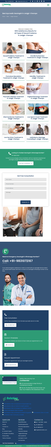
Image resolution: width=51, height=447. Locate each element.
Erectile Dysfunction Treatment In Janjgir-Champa (37, 56)
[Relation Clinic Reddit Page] (42, 1)
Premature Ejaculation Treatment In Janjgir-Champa (13, 77)
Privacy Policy (5, 435)
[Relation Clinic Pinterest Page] (44, 1)
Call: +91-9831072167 (17, 261)
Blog (3, 429)
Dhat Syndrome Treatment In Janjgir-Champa (13, 117)
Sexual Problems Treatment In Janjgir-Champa (13, 56)
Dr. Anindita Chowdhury (8, 433)
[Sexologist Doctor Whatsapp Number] (32, 443)
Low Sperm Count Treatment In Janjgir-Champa (37, 117)
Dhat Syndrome (22, 435)
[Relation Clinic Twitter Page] (33, 1)
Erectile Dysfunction (23, 424)
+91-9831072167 (10, 1)
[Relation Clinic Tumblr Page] (40, 1)
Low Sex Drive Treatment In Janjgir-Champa (13, 138)
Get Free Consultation (24, 163)
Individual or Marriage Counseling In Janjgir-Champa (37, 138)
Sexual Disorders (22, 422)
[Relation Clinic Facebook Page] (31, 1)
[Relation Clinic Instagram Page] (35, 1)
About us (4, 422)
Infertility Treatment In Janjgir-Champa (37, 77)
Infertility (20, 429)
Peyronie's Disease (22, 431)
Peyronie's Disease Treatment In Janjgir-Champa (13, 97)
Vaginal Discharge (22, 433)
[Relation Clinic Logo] (6, 4)
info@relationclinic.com (22, 1)
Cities (8, 16)
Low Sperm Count (22, 438)
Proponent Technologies (16, 445)
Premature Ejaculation (23, 426)
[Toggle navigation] (48, 5)
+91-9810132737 (39, 427)
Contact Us (24, 202)
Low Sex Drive (21, 440)
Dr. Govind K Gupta (7, 431)
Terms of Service (6, 438)
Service (4, 424)
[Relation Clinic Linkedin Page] (37, 1)
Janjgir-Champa (14, 16)
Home (3, 16)
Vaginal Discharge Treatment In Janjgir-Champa (37, 97)
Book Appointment (11, 364)
